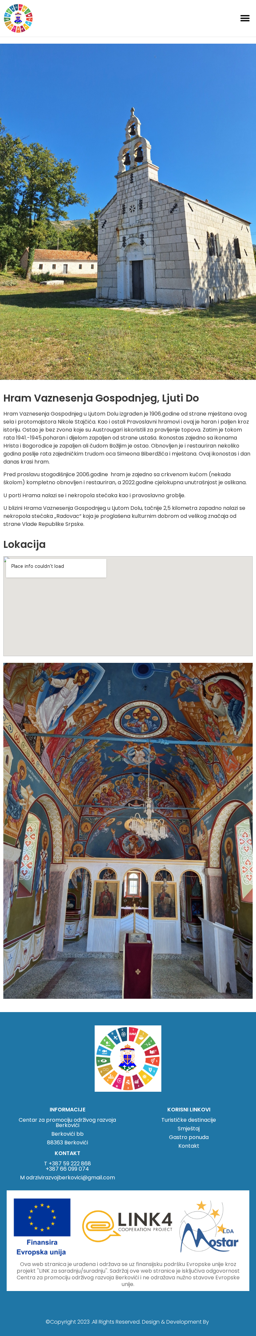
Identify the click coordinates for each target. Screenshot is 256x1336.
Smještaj (189, 1128)
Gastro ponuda (189, 1137)
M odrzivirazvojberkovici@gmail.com (67, 1177)
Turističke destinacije (188, 1120)
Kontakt (188, 1146)
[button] (245, 18)
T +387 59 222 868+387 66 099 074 (67, 1166)
